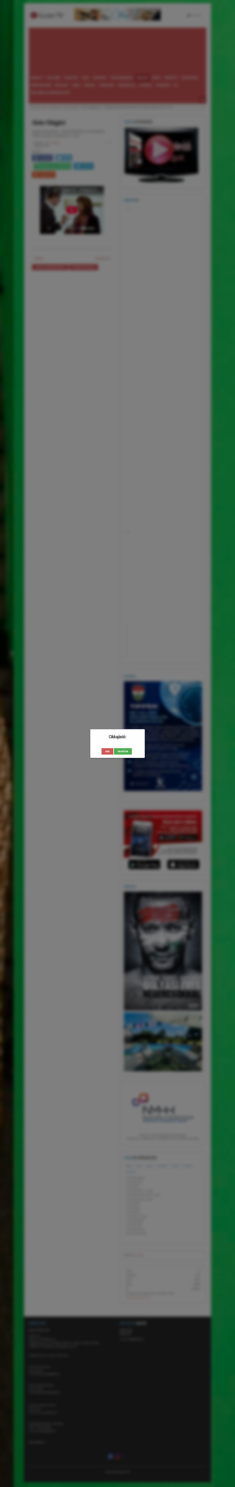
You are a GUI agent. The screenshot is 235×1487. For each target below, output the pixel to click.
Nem (107, 751)
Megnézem (123, 751)
